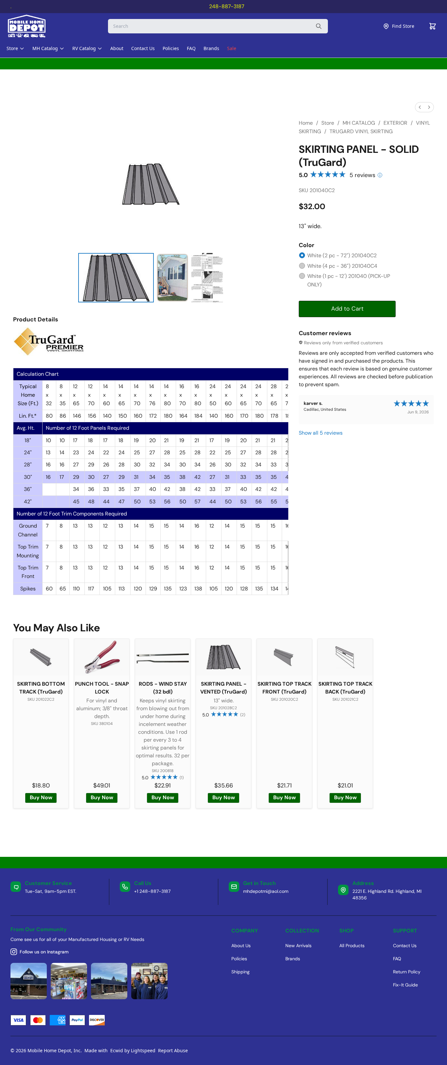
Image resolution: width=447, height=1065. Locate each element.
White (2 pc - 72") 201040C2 (342, 255)
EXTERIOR (395, 122)
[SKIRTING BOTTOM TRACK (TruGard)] (40, 657)
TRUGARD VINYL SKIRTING (361, 131)
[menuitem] (419, 107)
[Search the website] (318, 26)
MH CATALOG (359, 122)
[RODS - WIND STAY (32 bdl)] (162, 657)
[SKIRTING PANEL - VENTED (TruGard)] (223, 657)
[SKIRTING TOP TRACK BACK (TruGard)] (345, 657)
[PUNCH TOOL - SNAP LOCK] (101, 657)
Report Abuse (173, 1050)
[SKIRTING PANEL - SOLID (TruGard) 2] (207, 277)
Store (327, 122)
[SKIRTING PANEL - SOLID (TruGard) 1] (172, 277)
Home (306, 122)
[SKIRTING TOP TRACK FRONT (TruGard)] (284, 657)
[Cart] (432, 26)
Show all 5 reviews (321, 432)
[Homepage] (32, 26)
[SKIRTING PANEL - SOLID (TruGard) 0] (116, 277)
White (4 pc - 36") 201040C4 (342, 265)
